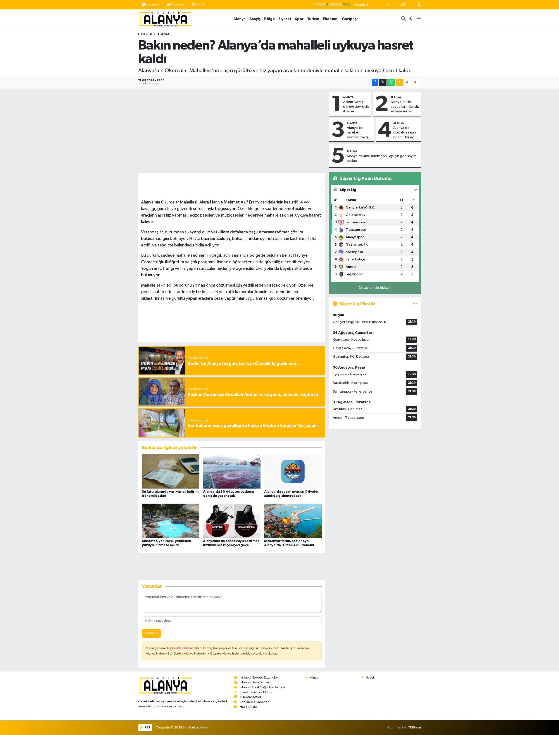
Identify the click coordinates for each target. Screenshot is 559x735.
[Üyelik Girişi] (417, 4)
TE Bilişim (414, 727)
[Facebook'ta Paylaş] (375, 82)
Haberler (145, 34)
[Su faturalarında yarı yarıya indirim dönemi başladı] (170, 471)
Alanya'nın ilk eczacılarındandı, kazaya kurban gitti (404, 107)
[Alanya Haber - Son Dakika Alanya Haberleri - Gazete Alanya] (165, 18)
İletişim (371, 677)
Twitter (200, 4)
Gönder (151, 633)
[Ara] (403, 19)
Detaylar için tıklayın (375, 288)
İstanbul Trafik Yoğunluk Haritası (262, 687)
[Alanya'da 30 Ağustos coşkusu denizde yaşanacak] (232, 471)
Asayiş (255, 19)
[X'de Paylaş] (382, 82)
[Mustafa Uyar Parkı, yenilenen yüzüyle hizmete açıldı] (170, 520)
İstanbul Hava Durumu (255, 682)
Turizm (313, 19)
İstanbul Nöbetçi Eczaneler (259, 677)
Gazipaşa (350, 19)
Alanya (239, 19)
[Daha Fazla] (399, 82)
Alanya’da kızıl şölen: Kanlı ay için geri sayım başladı (381, 158)
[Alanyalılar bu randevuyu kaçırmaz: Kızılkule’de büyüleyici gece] (232, 520)
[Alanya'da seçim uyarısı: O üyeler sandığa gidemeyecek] (293, 471)
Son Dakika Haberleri (254, 702)
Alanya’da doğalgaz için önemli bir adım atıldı (405, 133)
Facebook (177, 4)
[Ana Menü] (419, 19)
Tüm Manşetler (250, 697)
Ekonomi (330, 19)
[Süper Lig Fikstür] (415, 304)
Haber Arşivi (248, 706)
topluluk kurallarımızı (181, 648)
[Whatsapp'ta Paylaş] (391, 82)
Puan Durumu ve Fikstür (256, 692)
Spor (299, 19)
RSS (147, 727)
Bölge (269, 19)
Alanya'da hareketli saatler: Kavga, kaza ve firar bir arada (359, 133)
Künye (314, 677)
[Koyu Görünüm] (411, 19)
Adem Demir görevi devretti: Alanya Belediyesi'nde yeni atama (356, 107)
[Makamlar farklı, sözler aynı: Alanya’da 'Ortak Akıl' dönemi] (293, 520)
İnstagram (152, 4)
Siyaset (284, 19)
